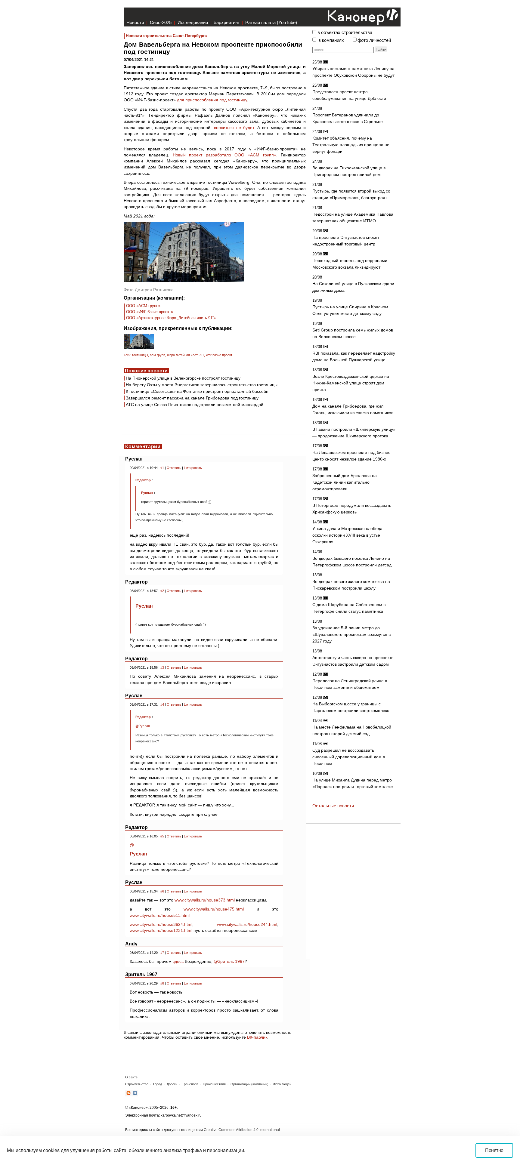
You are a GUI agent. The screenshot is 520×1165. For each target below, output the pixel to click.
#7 (162, 952)
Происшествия (214, 1084)
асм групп (157, 355)
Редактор (143, 480)
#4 (162, 704)
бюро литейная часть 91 (185, 355)
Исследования (193, 22)
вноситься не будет (234, 127)
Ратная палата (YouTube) (271, 22)
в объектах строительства (344, 32)
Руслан (147, 493)
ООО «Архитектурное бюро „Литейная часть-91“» (171, 318)
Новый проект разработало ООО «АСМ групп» (224, 155)
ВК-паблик (257, 1037)
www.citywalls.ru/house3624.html (161, 924)
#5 (162, 836)
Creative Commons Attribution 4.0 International (242, 1130)
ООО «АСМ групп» (143, 306)
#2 (162, 591)
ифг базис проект (219, 355)
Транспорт (190, 1084)
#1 (162, 468)
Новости (135, 22)
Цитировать (193, 468)
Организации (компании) (249, 1084)
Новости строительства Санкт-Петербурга (166, 35)
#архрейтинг (226, 22)
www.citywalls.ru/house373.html (205, 900)
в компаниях (331, 40)
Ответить (174, 468)
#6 (162, 891)
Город (157, 1084)
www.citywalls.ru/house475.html (214, 909)
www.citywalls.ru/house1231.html (161, 930)
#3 (162, 667)
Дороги (172, 1084)
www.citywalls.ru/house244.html (247, 924)
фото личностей (374, 40)
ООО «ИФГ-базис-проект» (149, 312)
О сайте (131, 1077)
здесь (178, 961)
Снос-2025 (161, 22)
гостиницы (140, 355)
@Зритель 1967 (229, 961)
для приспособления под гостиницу (212, 99)
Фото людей (282, 1084)
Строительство (136, 1084)
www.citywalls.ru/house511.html (160, 915)
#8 (162, 983)
